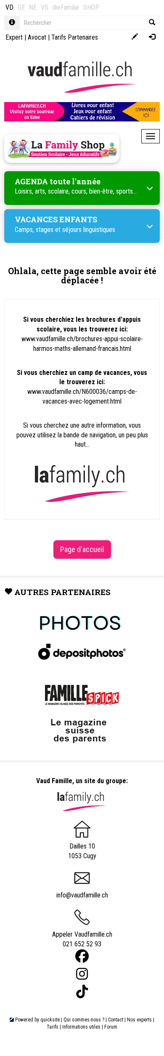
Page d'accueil (82, 549)
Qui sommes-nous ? (83, 1020)
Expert (14, 37)
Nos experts (139, 1020)
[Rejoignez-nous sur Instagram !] (82, 974)
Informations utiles (81, 1027)
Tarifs (52, 1027)
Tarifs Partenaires (74, 37)
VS (44, 7)
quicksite (50, 1020)
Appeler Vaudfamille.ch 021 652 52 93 (82, 939)
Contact (115, 1020)
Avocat (37, 37)
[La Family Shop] (61, 148)
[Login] (152, 37)
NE (33, 7)
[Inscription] (135, 37)
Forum (110, 1027)
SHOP (91, 7)
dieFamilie (66, 7)
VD (9, 7)
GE (21, 7)
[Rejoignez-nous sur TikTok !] (82, 992)
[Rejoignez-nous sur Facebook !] (82, 956)
